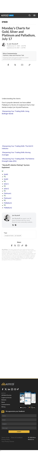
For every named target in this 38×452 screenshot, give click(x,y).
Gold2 (6, 179)
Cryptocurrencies (6, 397)
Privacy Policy (5, 439)
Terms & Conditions (17, 437)
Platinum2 (7, 198)
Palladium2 (8, 208)
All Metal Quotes (6, 395)
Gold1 (6, 174)
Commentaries (5, 404)
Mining (3, 407)
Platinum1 (7, 193)
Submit (19, 431)
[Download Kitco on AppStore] (23, 407)
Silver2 (6, 189)
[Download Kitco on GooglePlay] (32, 407)
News (3, 402)
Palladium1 (8, 203)
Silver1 (6, 184)
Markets (3, 400)
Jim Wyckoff (13, 44)
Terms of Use (5, 437)
